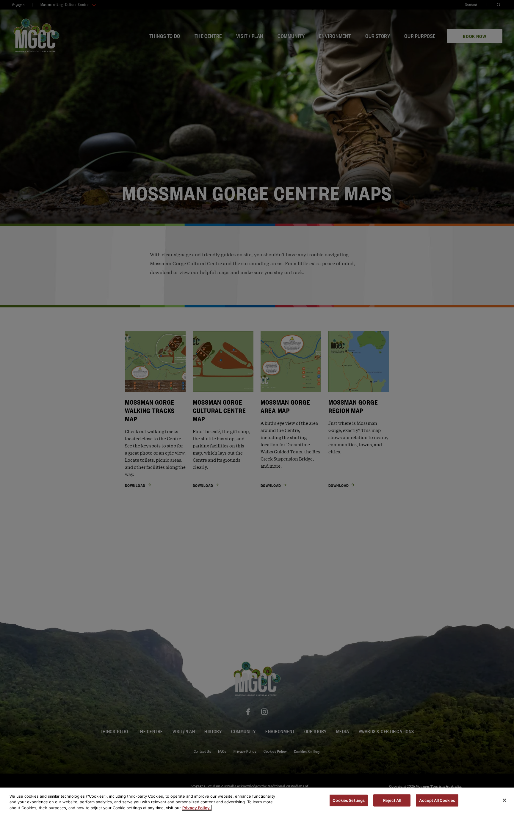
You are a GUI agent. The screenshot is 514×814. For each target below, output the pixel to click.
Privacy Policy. (196, 807)
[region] (257, 801)
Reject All (392, 800)
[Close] (504, 800)
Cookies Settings (349, 800)
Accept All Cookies (437, 800)
